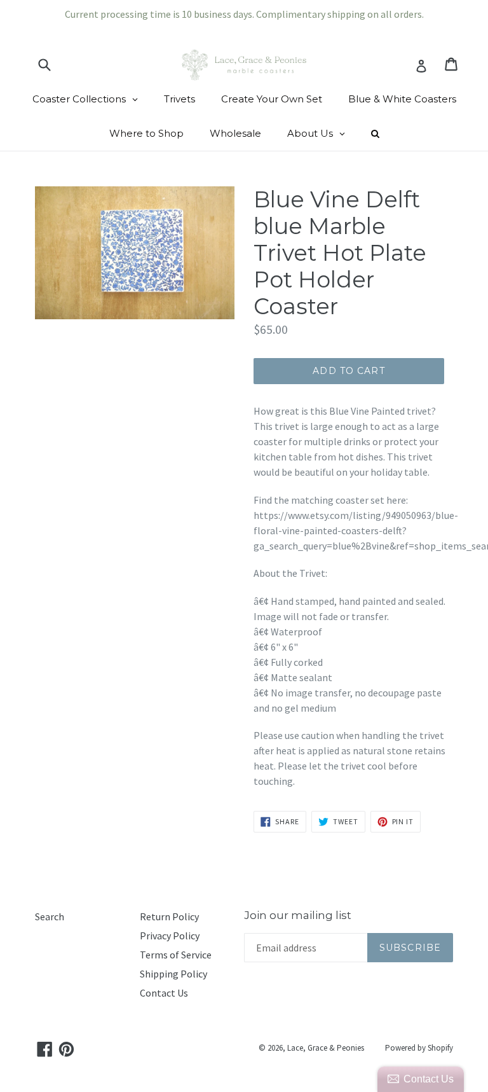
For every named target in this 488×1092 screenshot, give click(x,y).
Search (49, 916)
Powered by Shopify (419, 1047)
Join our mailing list (297, 915)
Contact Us (164, 992)
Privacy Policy (170, 935)
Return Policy (169, 916)
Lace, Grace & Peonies (325, 1047)
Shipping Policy (173, 973)
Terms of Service (176, 954)
